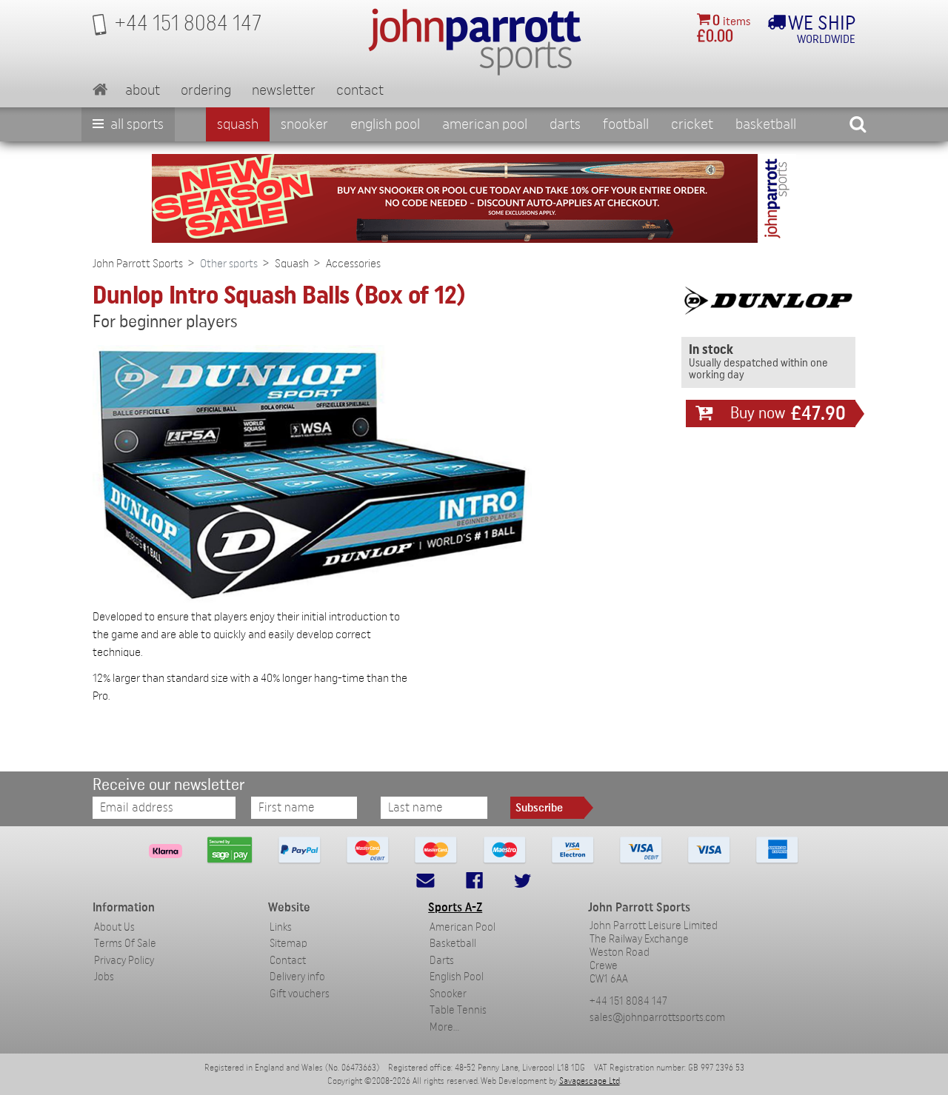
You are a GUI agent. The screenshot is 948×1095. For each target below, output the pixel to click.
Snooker (304, 124)
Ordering (206, 90)
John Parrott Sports (138, 263)
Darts (565, 124)
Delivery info (297, 976)
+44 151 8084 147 (628, 1001)
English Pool (457, 976)
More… (444, 1027)
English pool (385, 124)
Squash (237, 124)
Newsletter (284, 90)
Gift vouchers (300, 993)
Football (626, 124)
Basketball (765, 124)
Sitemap (288, 943)
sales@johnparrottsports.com (657, 1017)
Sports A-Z (455, 907)
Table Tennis (458, 1010)
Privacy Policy (124, 960)
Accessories (353, 263)
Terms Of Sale (125, 943)
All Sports (135, 124)
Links (281, 927)
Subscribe (539, 808)
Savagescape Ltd (589, 1080)
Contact (360, 90)
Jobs (104, 976)
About (142, 90)
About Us (114, 927)
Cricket (692, 124)
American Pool (484, 124)
